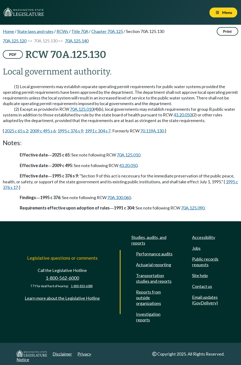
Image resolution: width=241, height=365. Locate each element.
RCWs (62, 31)
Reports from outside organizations (148, 297)
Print (227, 31)
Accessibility (203, 237)
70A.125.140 (76, 40)
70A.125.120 (14, 40)
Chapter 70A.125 (107, 31)
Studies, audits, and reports (148, 240)
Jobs (196, 248)
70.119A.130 (152, 130)
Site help (200, 275)
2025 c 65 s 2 (16, 130)
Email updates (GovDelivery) (205, 300)
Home (8, 31)
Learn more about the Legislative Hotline (62, 298)
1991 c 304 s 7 (98, 130)
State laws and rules (35, 31)
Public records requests (205, 261)
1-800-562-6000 (62, 278)
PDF (12, 54)
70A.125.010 (81, 109)
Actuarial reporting (153, 264)
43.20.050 (182, 114)
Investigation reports (148, 317)
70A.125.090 (193, 207)
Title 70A (79, 31)
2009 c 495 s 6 (43, 130)
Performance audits (154, 253)
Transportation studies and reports (154, 278)
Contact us (202, 286)
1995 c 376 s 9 (70, 130)
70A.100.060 (119, 197)
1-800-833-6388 (81, 286)
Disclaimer (62, 354)
